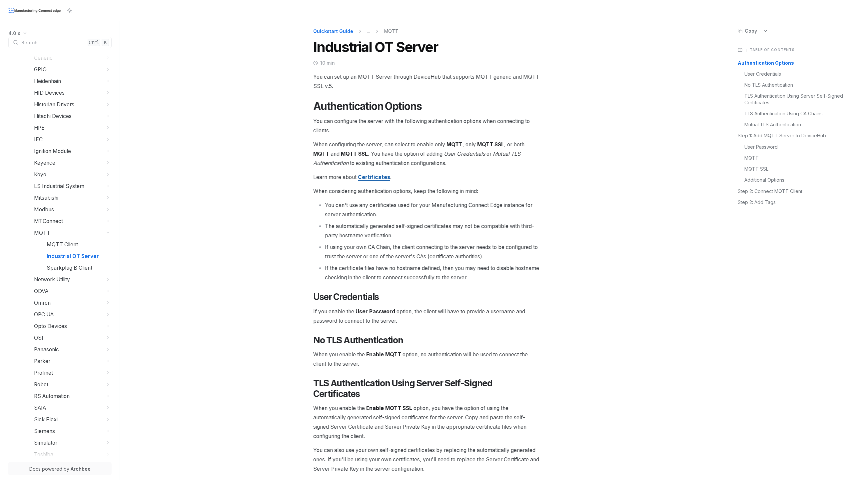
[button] (108, 57)
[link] (17, 33)
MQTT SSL (756, 169)
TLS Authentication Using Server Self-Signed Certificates (793, 99)
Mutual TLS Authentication (772, 124)
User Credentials (762, 74)
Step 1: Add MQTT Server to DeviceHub (782, 135)
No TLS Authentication (768, 85)
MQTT (751, 158)
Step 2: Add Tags (757, 202)
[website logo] (35, 11)
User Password (761, 147)
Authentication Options (766, 63)
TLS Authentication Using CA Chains (783, 113)
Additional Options (764, 180)
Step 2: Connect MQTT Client (770, 191)
